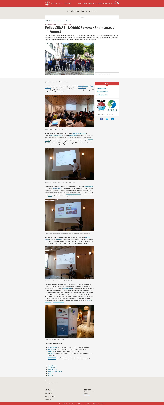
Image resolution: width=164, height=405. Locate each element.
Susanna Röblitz (67, 288)
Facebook (101, 119)
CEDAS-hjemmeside (102, 94)
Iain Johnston (51, 351)
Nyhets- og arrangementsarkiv (51, 383)
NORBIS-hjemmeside (102, 91)
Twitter (107, 119)
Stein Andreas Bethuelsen (79, 133)
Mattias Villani (73, 135)
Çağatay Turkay (52, 359)
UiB (46, 20)
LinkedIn (112, 119)
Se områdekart (86, 395)
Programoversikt (101, 88)
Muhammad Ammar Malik (73, 194)
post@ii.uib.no (48, 391)
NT (49, 20)
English (117, 1)
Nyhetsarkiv (68, 20)
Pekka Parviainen (88, 186)
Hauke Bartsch (82, 88)
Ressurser (81, 17)
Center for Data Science (82, 11)
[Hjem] (47, 3)
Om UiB (90, 3)
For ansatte (113, 3)
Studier (80, 3)
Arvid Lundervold (83, 86)
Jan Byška (58, 239)
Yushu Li (50, 196)
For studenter (106, 3)
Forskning (85, 3)
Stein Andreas (51, 349)
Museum (95, 3)
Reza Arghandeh (52, 366)
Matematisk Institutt (58, 302)
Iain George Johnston (56, 135)
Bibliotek (100, 3)
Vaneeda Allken (57, 188)
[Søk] (118, 3)
